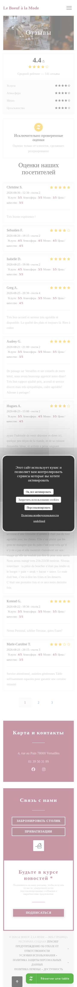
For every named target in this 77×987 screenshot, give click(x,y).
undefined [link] (39, 521)
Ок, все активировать (38, 491)
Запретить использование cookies (38, 499)
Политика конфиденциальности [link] (40, 515)
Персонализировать (38, 507)
